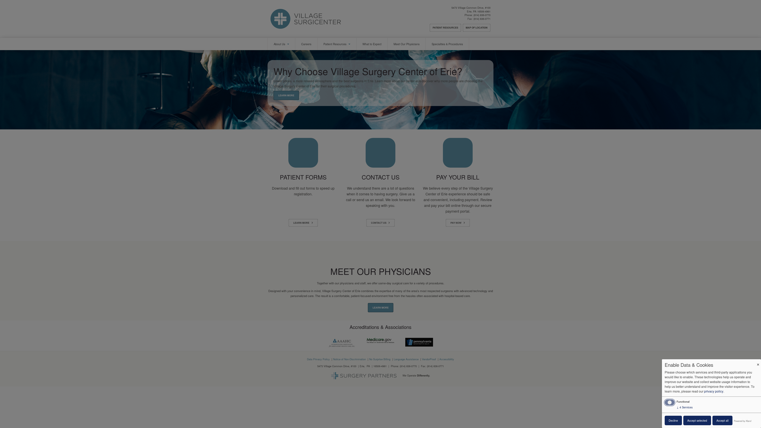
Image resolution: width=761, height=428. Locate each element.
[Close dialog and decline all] (758, 361)
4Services (685, 407)
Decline (673, 420)
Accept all (722, 420)
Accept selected (697, 420)
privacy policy (713, 391)
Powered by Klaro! (742, 420)
